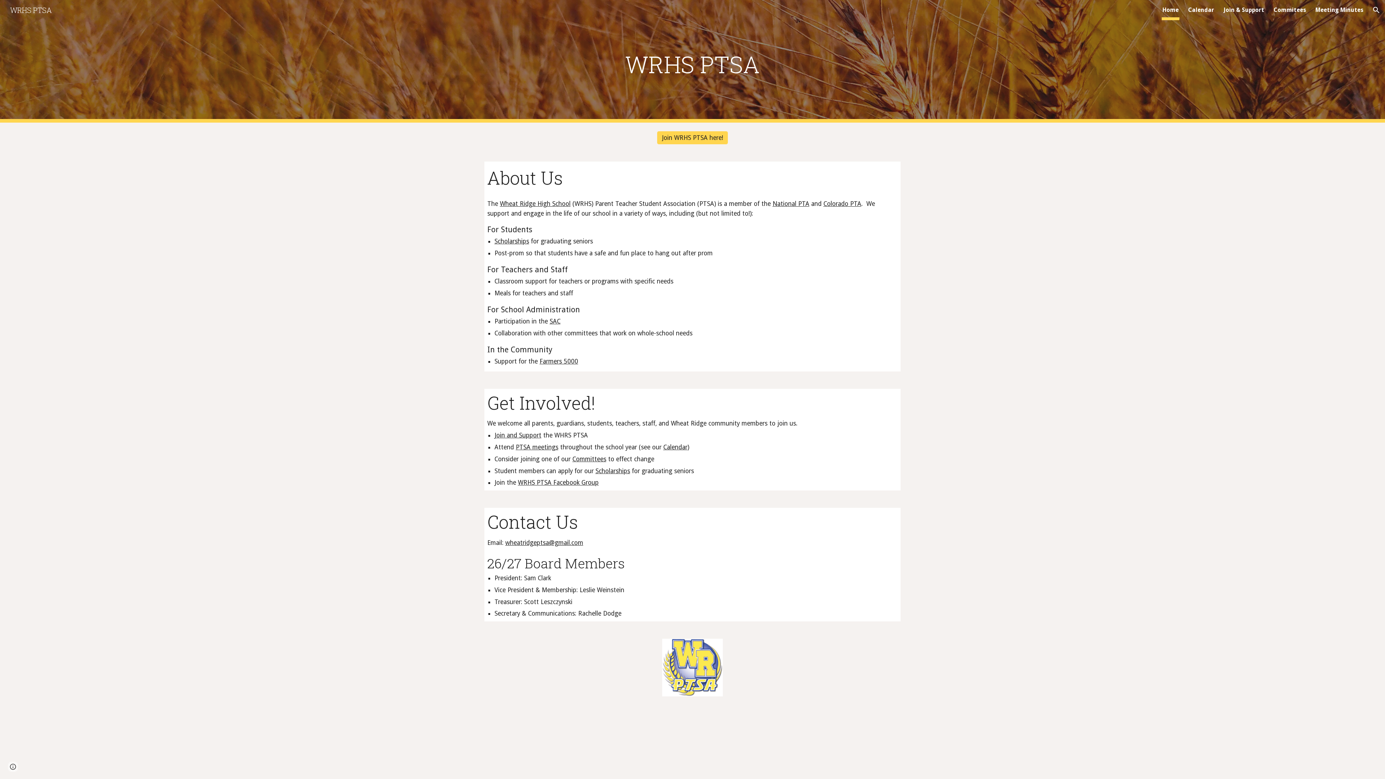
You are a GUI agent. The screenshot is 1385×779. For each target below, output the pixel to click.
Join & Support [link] (1243, 9)
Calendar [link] (1201, 9)
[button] (1376, 10)
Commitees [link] (1290, 9)
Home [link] (1170, 9)
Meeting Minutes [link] (1339, 9)
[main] (692, 61)
